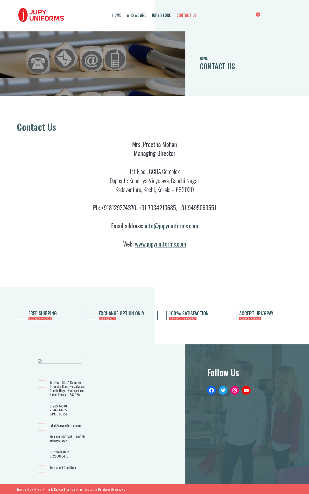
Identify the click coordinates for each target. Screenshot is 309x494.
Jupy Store (161, 15)
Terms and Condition (63, 467)
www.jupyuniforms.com (160, 243)
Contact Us (186, 15)
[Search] (248, 15)
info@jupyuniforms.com (171, 225)
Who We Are (136, 15)
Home (116, 15)
